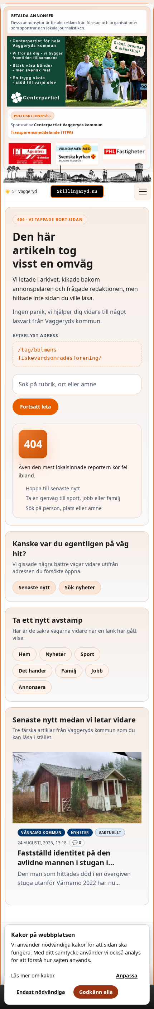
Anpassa (127, 975)
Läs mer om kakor (33, 975)
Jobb (97, 670)
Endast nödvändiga (40, 992)
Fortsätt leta (35, 406)
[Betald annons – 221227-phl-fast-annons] (124, 152)
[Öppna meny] (142, 191)
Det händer (32, 670)
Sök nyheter (80, 587)
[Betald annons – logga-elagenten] (29, 153)
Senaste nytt (34, 587)
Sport (87, 654)
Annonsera (32, 687)
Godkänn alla (96, 992)
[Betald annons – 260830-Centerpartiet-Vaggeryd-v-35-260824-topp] (77, 71)
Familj (68, 670)
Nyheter (55, 654)
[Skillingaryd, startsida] (77, 191)
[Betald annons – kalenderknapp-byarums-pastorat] (77, 153)
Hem (24, 654)
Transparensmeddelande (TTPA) (42, 132)
